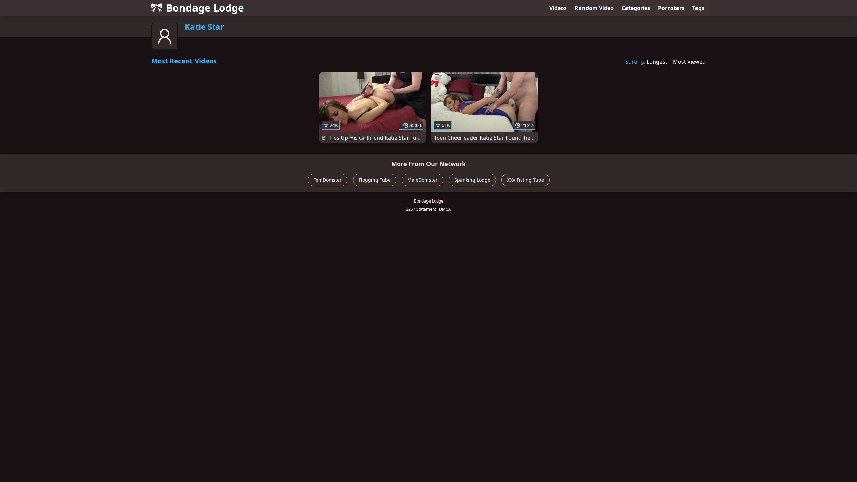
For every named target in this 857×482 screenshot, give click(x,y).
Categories (636, 8)
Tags (698, 8)
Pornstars (671, 8)
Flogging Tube (375, 180)
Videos (558, 8)
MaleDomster (422, 180)
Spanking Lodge (472, 180)
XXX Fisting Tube (525, 180)
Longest (657, 61)
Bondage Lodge (205, 8)
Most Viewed (689, 61)
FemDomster (327, 180)
